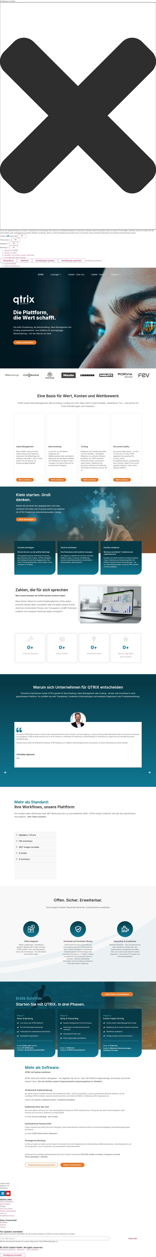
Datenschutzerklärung (12, 266)
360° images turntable (29, 847)
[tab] (35, 835)
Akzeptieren (8, 261)
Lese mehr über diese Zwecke (15, 257)
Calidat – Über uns (76, 274)
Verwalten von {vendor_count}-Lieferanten (19, 255)
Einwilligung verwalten (12, 1255)
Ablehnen (25, 261)
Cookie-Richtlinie (10, 264)
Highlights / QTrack (27, 835)
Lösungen (54, 274)
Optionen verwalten (11, 250)
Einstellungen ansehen (45, 261)
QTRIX (41, 274)
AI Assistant (24, 859)
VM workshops (25, 841)
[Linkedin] (2, 1193)
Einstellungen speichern (72, 261)
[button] (78, 115)
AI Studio (23, 853)
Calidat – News (97, 274)
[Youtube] (8, 1193)
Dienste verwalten (10, 253)
